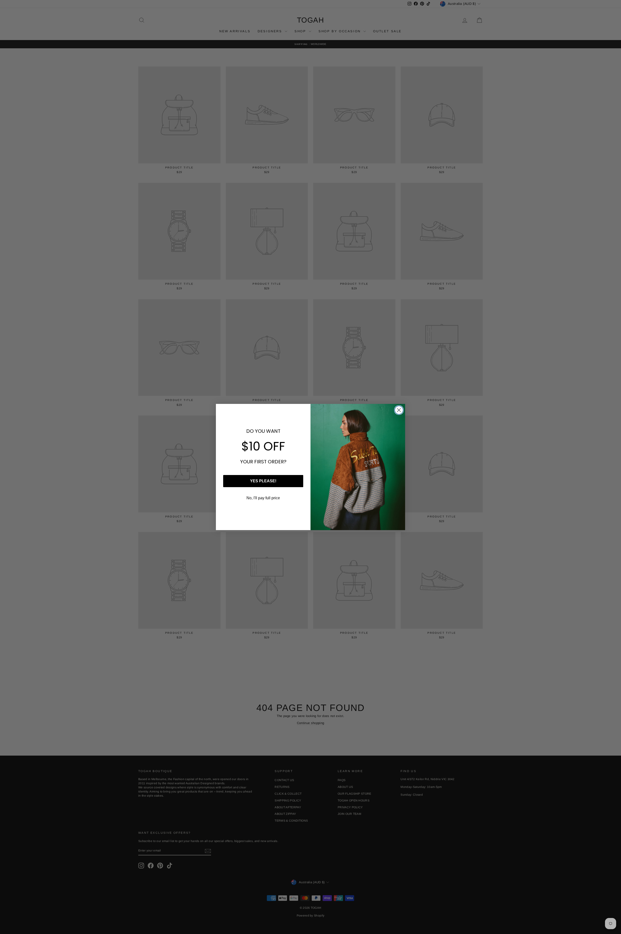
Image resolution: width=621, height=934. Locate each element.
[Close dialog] (399, 410)
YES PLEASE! (263, 481)
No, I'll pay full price (263, 498)
